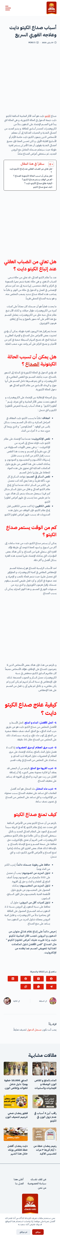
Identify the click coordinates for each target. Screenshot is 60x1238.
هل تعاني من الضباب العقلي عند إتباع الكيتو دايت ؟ (31, 170)
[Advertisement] (30, 80)
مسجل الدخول (34, 1030)
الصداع (32, 363)
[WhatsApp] (38, 986)
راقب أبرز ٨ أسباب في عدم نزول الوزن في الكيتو (45, 1117)
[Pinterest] (25, 978)
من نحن (42, 1188)
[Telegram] (51, 986)
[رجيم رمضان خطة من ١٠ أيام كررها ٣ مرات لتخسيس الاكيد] (44, 1134)
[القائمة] (8, 8)
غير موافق (23, 1232)
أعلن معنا (19, 1179)
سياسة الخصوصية (37, 1184)
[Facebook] (51, 978)
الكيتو (47, 116)
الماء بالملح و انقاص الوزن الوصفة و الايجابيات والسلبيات (45, 1084)
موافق (37, 1232)
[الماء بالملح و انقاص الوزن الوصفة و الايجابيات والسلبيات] (44, 1068)
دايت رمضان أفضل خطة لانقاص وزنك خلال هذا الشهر (17, 1150)
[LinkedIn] (13, 978)
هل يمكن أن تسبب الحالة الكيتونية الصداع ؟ (32, 176)
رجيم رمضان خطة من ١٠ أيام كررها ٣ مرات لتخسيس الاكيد (44, 1150)
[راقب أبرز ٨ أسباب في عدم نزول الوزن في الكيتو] (44, 1101)
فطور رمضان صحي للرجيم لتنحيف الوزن (16, 1115)
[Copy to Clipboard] (25, 986)
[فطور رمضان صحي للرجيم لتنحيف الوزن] (16, 1101)
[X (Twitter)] (38, 978)
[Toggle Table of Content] (49, 164)
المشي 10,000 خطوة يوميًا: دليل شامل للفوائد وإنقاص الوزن (16, 1084)
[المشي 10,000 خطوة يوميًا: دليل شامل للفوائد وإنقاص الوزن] (16, 1068)
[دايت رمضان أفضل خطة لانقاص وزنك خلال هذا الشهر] (16, 1134)
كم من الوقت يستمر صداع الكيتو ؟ (37, 179)
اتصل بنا (19, 1184)
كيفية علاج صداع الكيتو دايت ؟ (38, 183)
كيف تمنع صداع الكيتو (42, 187)
